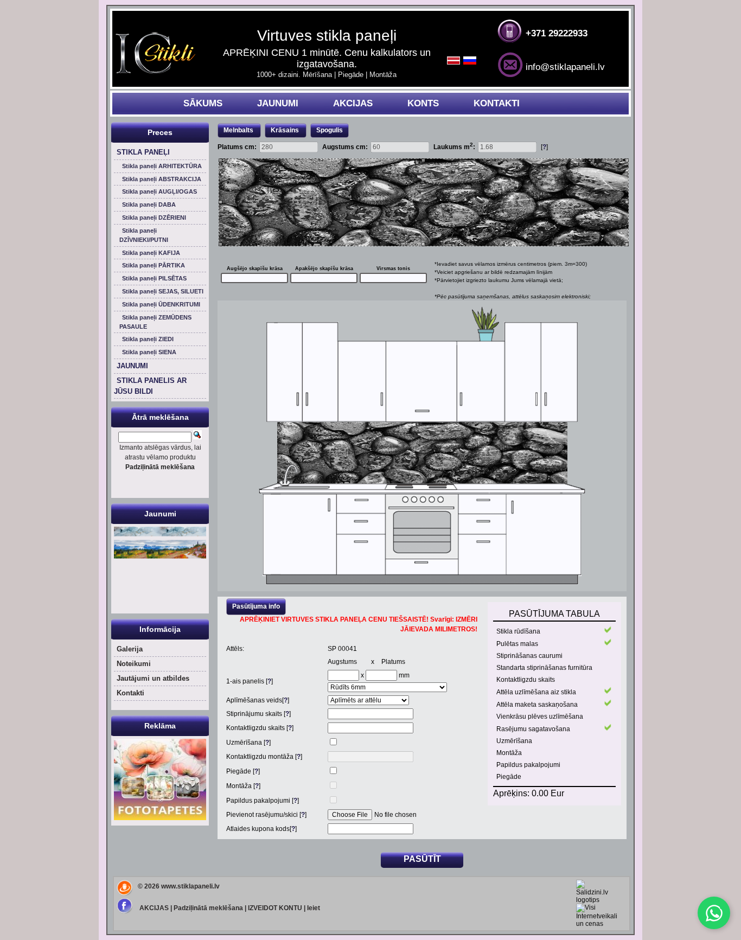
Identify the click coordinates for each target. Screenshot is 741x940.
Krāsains (286, 130)
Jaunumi (160, 513)
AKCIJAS (353, 103)
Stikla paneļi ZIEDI (148, 339)
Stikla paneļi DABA (149, 204)
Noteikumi (134, 664)
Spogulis (329, 130)
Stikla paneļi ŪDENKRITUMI (161, 304)
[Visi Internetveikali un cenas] (596, 924)
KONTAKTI (497, 103)
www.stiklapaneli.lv (190, 886)
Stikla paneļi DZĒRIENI (154, 217)
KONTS (423, 103)
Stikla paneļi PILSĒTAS (154, 278)
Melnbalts (238, 130)
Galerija (130, 649)
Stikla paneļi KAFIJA (151, 253)
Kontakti (130, 693)
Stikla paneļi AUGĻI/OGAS (159, 191)
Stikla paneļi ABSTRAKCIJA (161, 179)
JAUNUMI (277, 103)
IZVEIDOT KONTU (275, 908)
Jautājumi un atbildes (153, 678)
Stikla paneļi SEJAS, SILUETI (162, 291)
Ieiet (313, 908)
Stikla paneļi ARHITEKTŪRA (162, 166)
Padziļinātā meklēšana (208, 908)
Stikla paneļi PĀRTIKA (153, 265)
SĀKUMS (202, 103)
